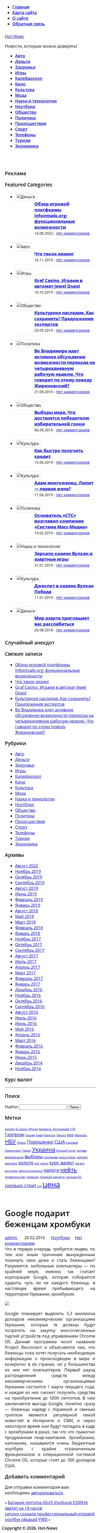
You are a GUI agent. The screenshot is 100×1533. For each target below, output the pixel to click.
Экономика (26, 146)
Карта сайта (24, 12)
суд (39, 1186)
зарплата (11, 1163)
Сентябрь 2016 (29, 1006)
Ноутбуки (25, 106)
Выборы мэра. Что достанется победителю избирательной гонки (61, 418)
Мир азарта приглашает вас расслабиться (61, 621)
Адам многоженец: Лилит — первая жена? (63, 486)
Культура (24, 89)
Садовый (72, 1142)
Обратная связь (28, 24)
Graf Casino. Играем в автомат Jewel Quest (58, 283)
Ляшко (61, 1135)
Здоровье (25, 67)
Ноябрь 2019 (28, 871)
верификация (14, 1157)
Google (9, 1129)
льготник (11, 1171)
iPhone (33, 1129)
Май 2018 (24, 916)
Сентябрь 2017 (29, 950)
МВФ (70, 1135)
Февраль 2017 (29, 978)
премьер (32, 1177)
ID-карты (21, 1129)
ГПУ (72, 1129)
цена (51, 1184)
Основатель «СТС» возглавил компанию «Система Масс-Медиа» (60, 521)
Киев (39, 1135)
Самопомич (13, 1150)
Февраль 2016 (29, 1046)
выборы (34, 1156)
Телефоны (25, 135)
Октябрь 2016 (28, 1001)
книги (44, 1163)
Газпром (14, 1134)
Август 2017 (26, 956)
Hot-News (14, 36)
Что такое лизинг (54, 254)
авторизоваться (47, 1493)
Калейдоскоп (28, 78)
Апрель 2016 (27, 1035)
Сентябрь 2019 (29, 882)
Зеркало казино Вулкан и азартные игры (63, 556)
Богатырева (61, 1129)
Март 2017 (25, 973)
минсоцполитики (31, 1171)
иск (37, 1163)
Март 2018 (25, 922)
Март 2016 (25, 1040)
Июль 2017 (25, 961)
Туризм (23, 140)
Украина (43, 1149)
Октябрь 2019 (28, 877)
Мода (20, 95)
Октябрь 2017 (28, 944)
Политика (25, 118)
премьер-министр (52, 1177)
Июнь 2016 (26, 1023)
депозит (82, 1157)
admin (11, 1237)
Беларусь (45, 1129)
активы (82, 1150)
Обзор (21, 1142)
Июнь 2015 (26, 1057)
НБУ (10, 1141)
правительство (15, 1177)
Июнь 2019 (26, 894)
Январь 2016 (27, 1052)
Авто (20, 56)
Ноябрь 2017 (28, 939)
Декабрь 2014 (28, 1063)
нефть (68, 1170)
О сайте (20, 18)
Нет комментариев (72, 233)
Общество (25, 112)
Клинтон (49, 1135)
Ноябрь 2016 (28, 995)
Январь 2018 (27, 933)
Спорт (21, 129)
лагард (79, 1163)
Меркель (81, 1135)
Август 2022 (26, 866)
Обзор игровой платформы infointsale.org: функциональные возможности (54, 215)
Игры (20, 73)
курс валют (61, 1163)
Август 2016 (26, 1012)
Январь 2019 (27, 905)
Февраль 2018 (29, 928)
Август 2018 (26, 911)
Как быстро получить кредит (58, 453)
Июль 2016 (25, 1018)
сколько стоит (20, 1185)
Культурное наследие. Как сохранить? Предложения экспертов (64, 318)
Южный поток (66, 1150)
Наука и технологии (36, 101)
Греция (30, 1135)
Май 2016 (24, 1029)
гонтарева (51, 1157)
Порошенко (40, 1142)
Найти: (11, 1107)
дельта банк (67, 1157)
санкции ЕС (74, 1177)
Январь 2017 (27, 984)
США (59, 1142)
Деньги (22, 61)
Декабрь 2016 (28, 990)
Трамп (26, 1150)
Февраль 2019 (29, 899)
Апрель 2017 (27, 967)
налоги (51, 1170)
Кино (20, 84)
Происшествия (30, 123)
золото (26, 1163)
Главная (20, 7)
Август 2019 (26, 888)
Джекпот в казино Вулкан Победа (64, 589)
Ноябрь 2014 (28, 1068)
